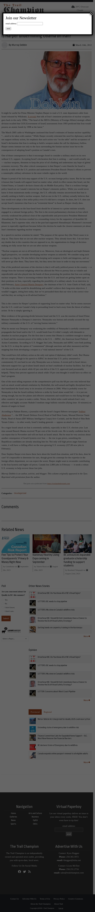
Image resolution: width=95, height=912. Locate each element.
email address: (11, 24)
